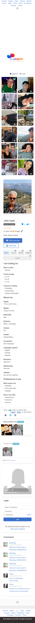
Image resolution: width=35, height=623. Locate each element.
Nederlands (20, 613)
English (10, 1)
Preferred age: (9, 274)
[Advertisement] (17, 28)
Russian (13, 5)
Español (28, 610)
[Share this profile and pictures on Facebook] (6, 415)
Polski (27, 613)
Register (15, 74)
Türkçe (24, 615)
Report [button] (13, 412)
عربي (17, 610)
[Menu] (17, 8)
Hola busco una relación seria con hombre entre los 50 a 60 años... (19, 588)
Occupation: (8, 341)
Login (23, 74)
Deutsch (5, 610)
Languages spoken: (11, 348)
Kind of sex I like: (10, 395)
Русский (18, 615)
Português (10, 615)
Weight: (6, 308)
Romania (20, 422)
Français (6, 613)
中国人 (22, 610)
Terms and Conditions (17, 529)
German (4, 1)
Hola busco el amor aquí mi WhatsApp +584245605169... (18, 546)
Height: (6, 302)
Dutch (15, 3)
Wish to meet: (9, 268)
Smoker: (7, 328)
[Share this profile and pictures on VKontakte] (15, 415)
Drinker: (6, 335)
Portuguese (27, 3)
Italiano (13, 613)
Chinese (22, 1)
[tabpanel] (17, 297)
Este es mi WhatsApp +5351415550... (16, 577)
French (4, 3)
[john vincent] (17, 429)
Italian (10, 3)
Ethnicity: (7, 321)
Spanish (29, 1)
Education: (7, 359)
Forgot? (29, 514)
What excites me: (10, 383)
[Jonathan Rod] (6, 429)
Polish (20, 3)
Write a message (14, 240)
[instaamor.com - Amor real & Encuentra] (15, 58)
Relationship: (8, 366)
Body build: (7, 315)
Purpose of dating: (10, 286)
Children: (7, 373)
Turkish (20, 5)
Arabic (16, 1)
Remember (9, 515)
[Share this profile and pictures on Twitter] (10, 415)
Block (18, 412)
